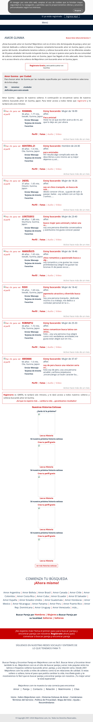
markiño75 (28, 251)
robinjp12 (27, 322)
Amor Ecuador (58, 596)
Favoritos (29, 126)
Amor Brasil (44, 592)
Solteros (47, 618)
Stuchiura (26, 221)
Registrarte (9, 395)
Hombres (40, 614)
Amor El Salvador (78, 596)
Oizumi (25, 186)
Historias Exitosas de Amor (55, 697)
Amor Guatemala (54, 599)
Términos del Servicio (22, 699)
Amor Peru (55, 603)
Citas (76, 689)
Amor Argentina (11, 592)
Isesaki (25, 116)
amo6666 (27, 358)
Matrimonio (64, 689)
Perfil (34, 134)
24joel (25, 180)
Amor (16, 689)
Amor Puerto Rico (72, 603)
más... (75, 607)
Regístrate (57, 633)
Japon (40, 116)
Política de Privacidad (45, 699)
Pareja (26, 689)
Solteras (59, 618)
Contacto (37, 689)
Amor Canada (60, 592)
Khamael (27, 111)
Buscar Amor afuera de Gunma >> (78, 38)
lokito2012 (28, 216)
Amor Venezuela (61, 607)
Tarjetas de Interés (33, 123)
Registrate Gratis (37, 65)
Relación (50, 689)
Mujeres (52, 614)
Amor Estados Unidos (30, 599)
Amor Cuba (43, 596)
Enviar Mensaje (31, 120)
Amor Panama (39, 603)
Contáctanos (76, 697)
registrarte (81, 101)
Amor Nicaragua (21, 603)
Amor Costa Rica (25, 596)
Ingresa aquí (72, 16)
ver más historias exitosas (46, 566)
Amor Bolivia (29, 592)
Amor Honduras (73, 599)
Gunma (32, 116)
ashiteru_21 (28, 145)
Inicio (13, 697)
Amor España (10, 599)
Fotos (42, 134)
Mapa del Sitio (64, 699)
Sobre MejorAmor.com (29, 697)
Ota (23, 151)
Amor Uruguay (42, 607)
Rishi (25, 287)
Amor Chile (75, 592)
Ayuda (76, 699)
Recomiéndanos (46, 702)
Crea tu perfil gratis (46, 442)
